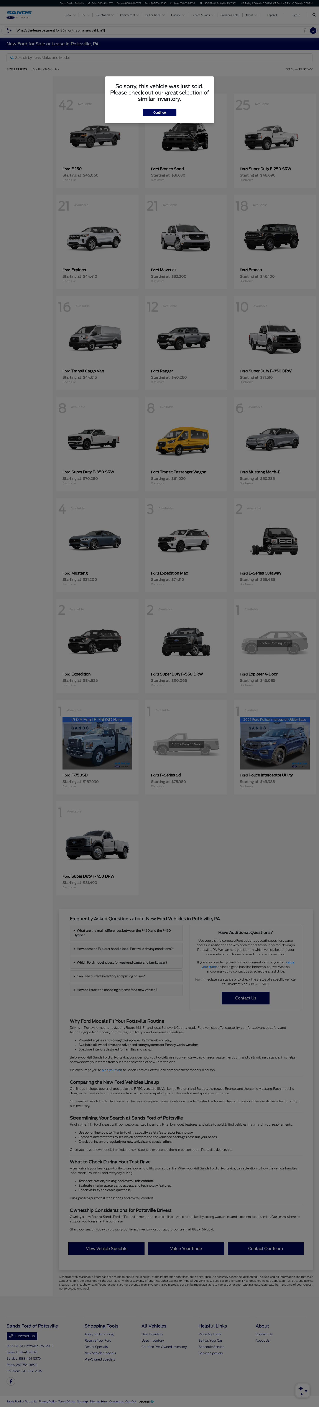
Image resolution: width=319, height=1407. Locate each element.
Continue (159, 112)
